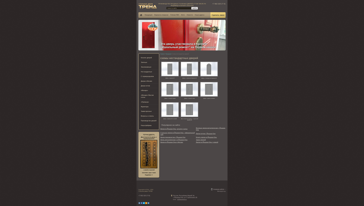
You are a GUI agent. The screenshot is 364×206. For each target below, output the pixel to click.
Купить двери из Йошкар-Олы (206, 137)
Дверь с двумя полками (209, 98)
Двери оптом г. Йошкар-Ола (205, 133)
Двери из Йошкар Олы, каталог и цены (173, 129)
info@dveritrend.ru (182, 199)
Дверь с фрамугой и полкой (170, 118)
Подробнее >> (149, 175)
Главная (162, 54)
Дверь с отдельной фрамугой (189, 78)
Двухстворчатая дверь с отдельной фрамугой (189, 119)
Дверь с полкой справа (170, 98)
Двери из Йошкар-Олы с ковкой (207, 142)
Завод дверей (201, 140)
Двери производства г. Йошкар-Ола (172, 137)
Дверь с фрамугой (170, 78)
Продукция (168, 54)
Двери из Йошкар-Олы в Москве (171, 142)
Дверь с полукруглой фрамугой (209, 78)
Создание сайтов (218, 189)
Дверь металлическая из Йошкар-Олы (173, 140)
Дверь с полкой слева (189, 98)
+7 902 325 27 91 (219, 4)
